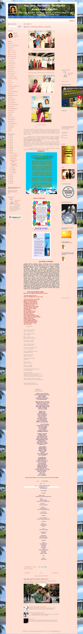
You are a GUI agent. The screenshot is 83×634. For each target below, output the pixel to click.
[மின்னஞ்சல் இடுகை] (39, 566)
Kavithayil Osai (11, 99)
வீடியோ (9, 84)
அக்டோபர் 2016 (13, 155)
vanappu (11, 199)
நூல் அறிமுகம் (10, 71)
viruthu (9, 130)
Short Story (10, 112)
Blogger (54, 631)
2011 (10, 181)
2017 (10, 150)
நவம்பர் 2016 (13, 153)
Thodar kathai (10, 119)
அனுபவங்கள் (10, 47)
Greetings (10, 93)
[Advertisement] (71, 46)
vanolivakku (10, 127)
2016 (10, 152)
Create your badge (65, 137)
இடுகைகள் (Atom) (44, 575)
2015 (10, 174)
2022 (10, 142)
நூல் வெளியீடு (30, 568)
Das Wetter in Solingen (66, 297)
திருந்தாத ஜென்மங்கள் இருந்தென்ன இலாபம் (37, 612)
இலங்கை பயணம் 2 (11, 54)
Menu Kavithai (10, 100)
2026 (10, 135)
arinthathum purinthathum (13, 86)
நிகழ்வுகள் (10, 69)
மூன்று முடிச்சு (31, 618)
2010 (10, 183)
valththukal (10, 121)
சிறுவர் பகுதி (10, 65)
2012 (10, 179)
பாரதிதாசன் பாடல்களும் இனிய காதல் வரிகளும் (37, 606)
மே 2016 (12, 167)
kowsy (16, 33)
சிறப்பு (52, 17)
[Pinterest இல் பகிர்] (46, 567)
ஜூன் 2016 (13, 158)
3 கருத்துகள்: (34, 566)
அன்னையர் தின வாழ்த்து (12, 45)
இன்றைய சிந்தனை (11, 56)
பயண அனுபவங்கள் (11, 76)
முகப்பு (41, 572)
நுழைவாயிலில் (11, 17)
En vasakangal (11, 87)
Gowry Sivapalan (64, 135)
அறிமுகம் (9, 43)
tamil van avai (10, 117)
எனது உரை (10, 60)
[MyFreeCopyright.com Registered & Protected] (14, 191)
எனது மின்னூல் (10, 61)
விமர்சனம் (10, 82)
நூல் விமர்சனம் (10, 73)
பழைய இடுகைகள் (55, 572)
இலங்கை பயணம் (11, 50)
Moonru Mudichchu (11, 102)
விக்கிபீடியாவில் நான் (65, 81)
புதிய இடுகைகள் (28, 572)
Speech (9, 115)
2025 (10, 137)
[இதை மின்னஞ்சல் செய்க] (41, 567)
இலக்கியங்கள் (31, 17)
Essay (9, 89)
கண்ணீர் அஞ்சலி (11, 63)
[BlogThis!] (42, 567)
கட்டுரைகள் (24, 17)
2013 (10, 178)
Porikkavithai (10, 106)
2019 (10, 147)
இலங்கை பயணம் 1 (11, 52)
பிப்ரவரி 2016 (13, 172)
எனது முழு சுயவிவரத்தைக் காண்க (16, 36)
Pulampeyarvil (10, 110)
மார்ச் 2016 (13, 171)
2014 (10, 176)
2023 (10, 140)
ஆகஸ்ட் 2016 (13, 157)
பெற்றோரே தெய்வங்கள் (12, 78)
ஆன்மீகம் (9, 48)
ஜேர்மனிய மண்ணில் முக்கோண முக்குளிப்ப (37, 27)
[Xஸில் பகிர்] (43, 567)
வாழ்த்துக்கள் (39, 17)
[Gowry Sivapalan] (62, 136)
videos (9, 128)
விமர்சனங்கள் (46, 17)
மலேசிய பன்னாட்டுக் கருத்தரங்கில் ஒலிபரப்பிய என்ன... (14, 164)
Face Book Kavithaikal (12, 91)
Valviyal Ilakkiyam (11, 123)
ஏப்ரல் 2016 (13, 169)
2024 (10, 139)
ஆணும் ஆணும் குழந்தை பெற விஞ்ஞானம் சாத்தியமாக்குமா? (36, 578)
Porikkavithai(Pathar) (12, 108)
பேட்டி (9, 80)
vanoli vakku (10, 125)
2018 (10, 148)
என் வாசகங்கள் (11, 58)
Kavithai (9, 97)
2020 (10, 145)
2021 (10, 144)
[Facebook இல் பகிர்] (45, 567)
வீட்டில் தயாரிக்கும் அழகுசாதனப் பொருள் (17, 201)
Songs (9, 114)
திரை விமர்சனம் (11, 67)
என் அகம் (18, 17)
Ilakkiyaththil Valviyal (12, 95)
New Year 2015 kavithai (12, 104)
